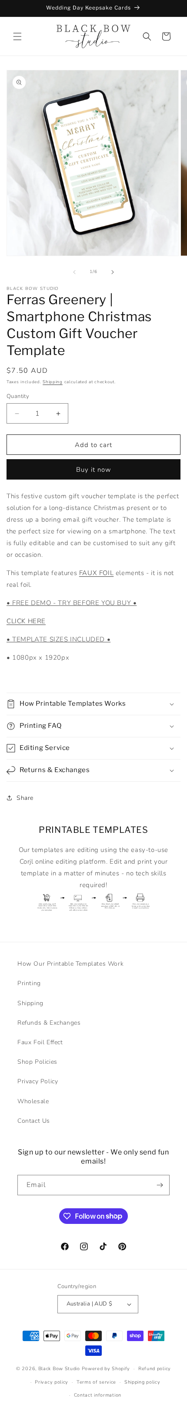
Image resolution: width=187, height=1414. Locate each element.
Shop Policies (37, 1062)
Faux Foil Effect (40, 1042)
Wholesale (33, 1101)
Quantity (18, 396)
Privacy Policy (37, 1081)
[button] (17, 36)
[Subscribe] (159, 1185)
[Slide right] (112, 272)
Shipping (53, 382)
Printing (29, 983)
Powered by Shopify (106, 1368)
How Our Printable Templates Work (70, 964)
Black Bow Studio (59, 1368)
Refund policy (154, 1368)
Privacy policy (51, 1382)
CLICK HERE (26, 621)
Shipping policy (142, 1382)
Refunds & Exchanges (48, 1023)
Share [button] (25, 798)
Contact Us (33, 1121)
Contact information (97, 1395)
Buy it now (93, 469)
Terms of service (96, 1382)
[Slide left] (74, 272)
